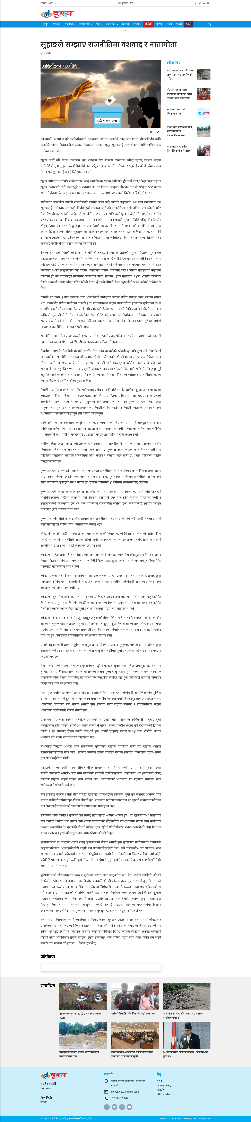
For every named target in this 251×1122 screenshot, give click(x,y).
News (125, 30)
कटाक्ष (159, 24)
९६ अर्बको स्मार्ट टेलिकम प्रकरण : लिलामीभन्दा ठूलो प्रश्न (185, 1054)
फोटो (188, 24)
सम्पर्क (159, 1081)
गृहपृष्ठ (45, 24)
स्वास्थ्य (125, 24)
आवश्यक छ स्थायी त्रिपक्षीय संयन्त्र (176, 111)
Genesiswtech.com (201, 1119)
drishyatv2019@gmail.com (125, 1091)
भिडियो (148, 24)
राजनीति (69, 24)
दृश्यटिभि (47, 53)
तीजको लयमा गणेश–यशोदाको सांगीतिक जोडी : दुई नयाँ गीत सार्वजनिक (180, 94)
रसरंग (136, 24)
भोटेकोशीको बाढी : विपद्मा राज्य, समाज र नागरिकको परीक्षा (180, 74)
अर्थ (98, 24)
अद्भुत (179, 24)
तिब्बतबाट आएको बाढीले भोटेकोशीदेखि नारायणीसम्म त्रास (179, 131)
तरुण (169, 24)
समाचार (56, 24)
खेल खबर (110, 24)
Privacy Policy (164, 1086)
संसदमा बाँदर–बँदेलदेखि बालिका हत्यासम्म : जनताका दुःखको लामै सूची (133, 1054)
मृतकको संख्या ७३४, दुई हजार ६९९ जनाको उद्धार (80, 1015)
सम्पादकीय (84, 24)
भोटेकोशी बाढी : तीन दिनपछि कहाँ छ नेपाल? (178, 148)
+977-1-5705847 (119, 1098)
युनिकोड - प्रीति (127, 3)
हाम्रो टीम (161, 1090)
